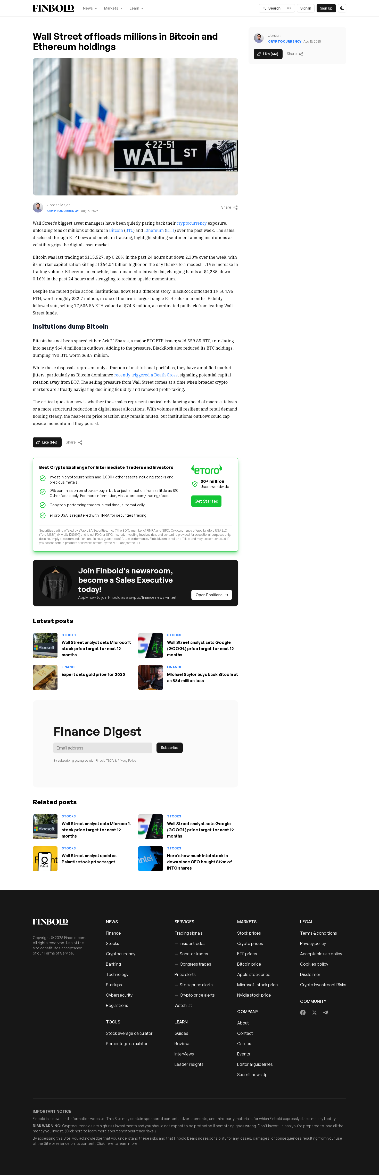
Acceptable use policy (321, 953)
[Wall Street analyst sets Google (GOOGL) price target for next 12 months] (150, 645)
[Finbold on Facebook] (303, 1013)
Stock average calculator (129, 1033)
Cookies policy (314, 964)
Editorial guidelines (255, 1064)
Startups (114, 984)
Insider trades (190, 943)
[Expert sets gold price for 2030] (45, 677)
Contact (245, 1033)
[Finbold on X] (314, 1013)
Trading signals (189, 933)
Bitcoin (116, 230)
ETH (170, 230)
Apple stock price (253, 974)
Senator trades (191, 953)
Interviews (184, 1053)
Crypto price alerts (195, 995)
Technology (117, 974)
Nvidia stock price (254, 995)
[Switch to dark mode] (342, 8)
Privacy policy (313, 943)
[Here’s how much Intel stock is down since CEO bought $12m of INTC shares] (150, 858)
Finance (69, 667)
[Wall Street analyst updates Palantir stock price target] (45, 858)
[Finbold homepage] (61, 922)
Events (243, 1053)
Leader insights (189, 1064)
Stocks (69, 635)
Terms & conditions (318, 933)
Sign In (305, 8)
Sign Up (326, 8)
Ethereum (154, 230)
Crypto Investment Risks (323, 984)
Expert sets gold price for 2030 (93, 674)
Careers (244, 1043)
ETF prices (247, 953)
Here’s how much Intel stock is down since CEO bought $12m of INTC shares (199, 862)
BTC (129, 230)
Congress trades (193, 964)
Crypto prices (250, 943)
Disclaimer (310, 974)
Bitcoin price (249, 964)
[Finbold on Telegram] (326, 1013)
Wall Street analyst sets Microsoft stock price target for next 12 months (96, 648)
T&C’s (110, 760)
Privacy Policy (127, 760)
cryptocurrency (192, 223)
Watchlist (183, 1005)
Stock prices (249, 933)
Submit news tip (252, 1074)
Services (184, 921)
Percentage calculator (126, 1043)
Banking (113, 964)
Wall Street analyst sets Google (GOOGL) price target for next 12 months (200, 648)
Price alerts (185, 974)
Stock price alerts (194, 984)
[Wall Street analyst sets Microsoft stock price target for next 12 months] (45, 645)
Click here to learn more (86, 1131)
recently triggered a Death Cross (146, 374)
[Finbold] (53, 8)
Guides (181, 1033)
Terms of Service (58, 953)
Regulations (117, 1005)
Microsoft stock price (257, 984)
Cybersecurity (119, 995)
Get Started (206, 501)
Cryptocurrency (63, 211)
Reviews (183, 1043)
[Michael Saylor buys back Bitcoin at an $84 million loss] (150, 677)
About (243, 1023)
